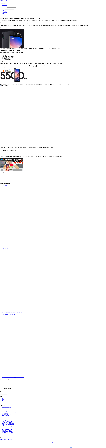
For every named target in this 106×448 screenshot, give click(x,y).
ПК (2, 401)
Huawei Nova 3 (4, 153)
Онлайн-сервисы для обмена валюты (8, 423)
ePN (4, 8)
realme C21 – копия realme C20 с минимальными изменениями (12, 312)
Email (1, 391)
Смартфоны (4, 403)
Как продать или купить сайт (6, 409)
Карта (3, 13)
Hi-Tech (1, 15)
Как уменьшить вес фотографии (7, 431)
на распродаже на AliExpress (39, 21)
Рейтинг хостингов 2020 (6, 408)
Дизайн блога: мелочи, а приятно (7, 429)
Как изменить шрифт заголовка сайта (8, 433)
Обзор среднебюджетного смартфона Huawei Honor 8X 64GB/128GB (13, 248)
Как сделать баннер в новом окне (7, 432)
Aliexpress (3, 398)
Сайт (1, 393)
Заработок (3, 400)
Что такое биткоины (5, 418)
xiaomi (3, 181)
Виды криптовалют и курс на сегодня (8, 419)
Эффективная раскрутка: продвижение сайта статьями (11, 412)
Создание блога (4, 5)
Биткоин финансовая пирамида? (7, 421)
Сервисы (3, 402)
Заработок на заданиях (5, 415)
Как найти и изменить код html (7, 434)
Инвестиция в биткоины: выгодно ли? (8, 424)
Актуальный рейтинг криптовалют (7, 420)
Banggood (5, 12)
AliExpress (5, 10)
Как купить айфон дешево (6, 411)
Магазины (3, 9)
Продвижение (4, 6)
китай (5, 181)
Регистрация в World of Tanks (6, 414)
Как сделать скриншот (5, 435)
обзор (7, 181)
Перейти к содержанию (4, 0)
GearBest (4, 11)
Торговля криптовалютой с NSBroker (8, 422)
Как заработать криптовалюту (7, 426)
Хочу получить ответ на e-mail (6, 388)
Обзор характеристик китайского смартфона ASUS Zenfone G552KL (13, 377)
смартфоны (10, 181)
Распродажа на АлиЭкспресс (6, 407)
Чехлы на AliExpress (5, 413)
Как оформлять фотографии (6, 430)
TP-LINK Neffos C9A (5, 152)
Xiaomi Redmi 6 (4, 154)
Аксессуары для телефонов (6, 410)
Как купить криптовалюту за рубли (7, 425)
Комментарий (2, 386)
